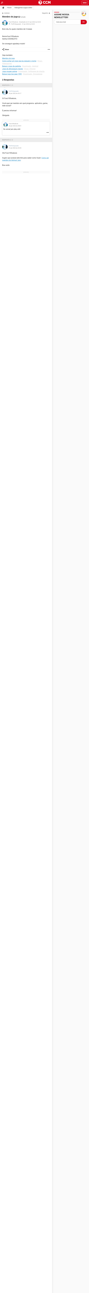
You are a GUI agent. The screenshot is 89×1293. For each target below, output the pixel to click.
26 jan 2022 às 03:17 (15, 93)
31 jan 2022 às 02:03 (28, 24)
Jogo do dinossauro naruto (12, 69)
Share (7, 49)
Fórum (9, 8)
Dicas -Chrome (29, 69)
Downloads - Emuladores (32, 74)
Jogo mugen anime (9, 71)
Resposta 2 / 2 (7, 140)
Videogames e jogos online (23, 8)
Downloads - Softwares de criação (31, 71)
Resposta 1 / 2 (7, 85)
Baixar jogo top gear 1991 (12, 74)
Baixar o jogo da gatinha (11, 66)
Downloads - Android (30, 66)
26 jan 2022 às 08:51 (15, 126)
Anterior (7, 13)
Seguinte (45, 13)
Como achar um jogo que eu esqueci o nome (19, 61)
